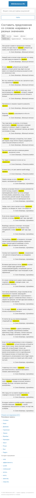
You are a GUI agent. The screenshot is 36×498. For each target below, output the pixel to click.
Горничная (6, 430)
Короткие (8, 36)
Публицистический (28, 38)
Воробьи (5, 436)
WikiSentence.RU (18, 4)
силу (4, 459)
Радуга (5, 452)
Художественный (16, 38)
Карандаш (6, 439)
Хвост (5, 442)
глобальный (6, 469)
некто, (5, 475)
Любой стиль (5, 38)
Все (3, 36)
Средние (16, 36)
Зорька (5, 433)
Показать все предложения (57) (10, 415)
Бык (4, 449)
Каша (4, 423)
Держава (6, 426)
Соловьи (5, 420)
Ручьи (5, 446)
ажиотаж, (6, 478)
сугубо (5, 465)
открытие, (6, 482)
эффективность (8, 462)
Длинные (23, 36)
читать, (5, 472)
